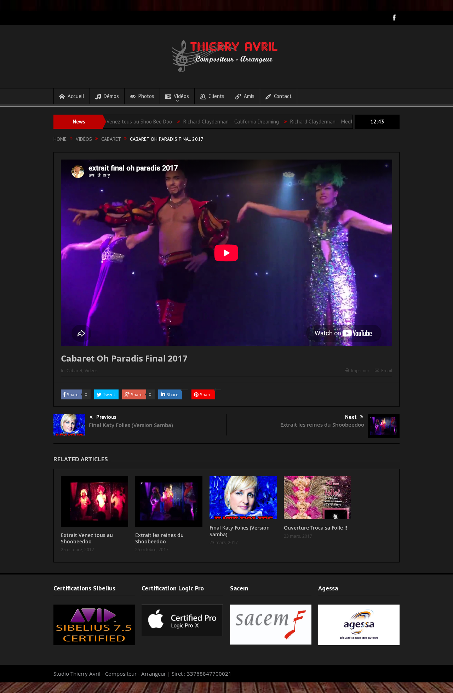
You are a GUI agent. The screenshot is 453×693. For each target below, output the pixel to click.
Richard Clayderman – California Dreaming (208, 121)
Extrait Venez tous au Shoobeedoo (87, 538)
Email (386, 370)
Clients (216, 96)
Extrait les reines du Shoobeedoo (322, 424)
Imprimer (360, 370)
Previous (106, 417)
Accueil (76, 96)
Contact (283, 96)
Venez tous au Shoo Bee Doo (116, 121)
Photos (146, 96)
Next (351, 417)
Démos (111, 96)
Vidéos (181, 96)
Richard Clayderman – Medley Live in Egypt (316, 121)
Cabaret (74, 370)
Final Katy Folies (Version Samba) (131, 425)
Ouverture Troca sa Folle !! (315, 527)
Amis (249, 96)
